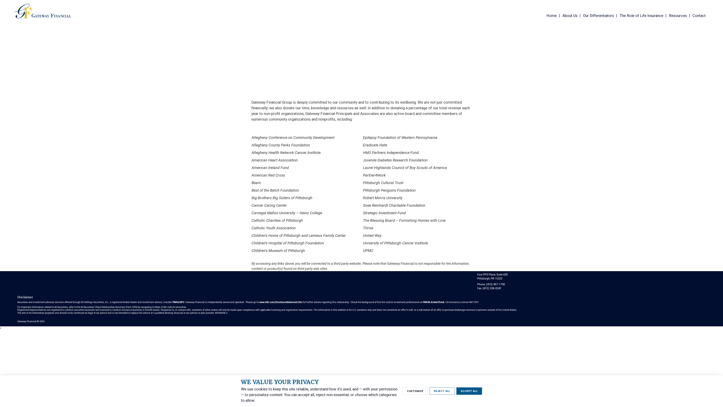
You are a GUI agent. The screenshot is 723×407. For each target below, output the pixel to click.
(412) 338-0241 (492, 288)
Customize (415, 390)
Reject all (442, 390)
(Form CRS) (131, 307)
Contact (699, 15)
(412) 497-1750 (495, 284)
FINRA (175, 302)
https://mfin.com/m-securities (170, 307)
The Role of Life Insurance (641, 15)
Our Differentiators (598, 15)
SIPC (182, 302)
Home (551, 15)
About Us (569, 15)
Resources (678, 15)
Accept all (469, 390)
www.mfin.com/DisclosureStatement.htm (280, 302)
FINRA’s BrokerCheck (433, 302)
